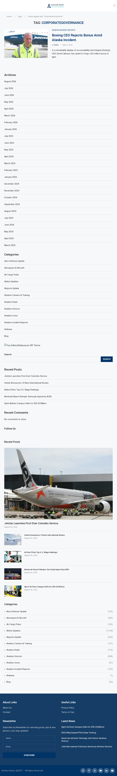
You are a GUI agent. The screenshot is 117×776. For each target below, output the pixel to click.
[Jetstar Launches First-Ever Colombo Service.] (58, 484)
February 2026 (11, 122)
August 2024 (10, 211)
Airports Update (59, 637)
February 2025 (11, 170)
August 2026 (10, 81)
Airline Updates (59, 630)
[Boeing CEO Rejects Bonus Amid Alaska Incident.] (26, 43)
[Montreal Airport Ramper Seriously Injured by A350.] (12, 574)
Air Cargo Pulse (59, 624)
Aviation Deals (59, 650)
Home (9, 16)
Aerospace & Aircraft (59, 618)
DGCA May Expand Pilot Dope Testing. (79, 732)
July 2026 (8, 88)
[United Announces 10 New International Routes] (12, 539)
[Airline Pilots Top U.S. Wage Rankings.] (12, 556)
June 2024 (9, 225)
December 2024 (11, 184)
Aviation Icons (59, 662)
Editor (56, 45)
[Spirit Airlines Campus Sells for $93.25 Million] (12, 591)
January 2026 (10, 129)
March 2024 (9, 245)
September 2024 (12, 204)
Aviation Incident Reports (59, 669)
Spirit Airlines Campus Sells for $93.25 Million (25, 403)
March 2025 (9, 163)
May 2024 (8, 231)
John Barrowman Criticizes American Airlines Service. (86, 746)
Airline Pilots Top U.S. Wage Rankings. (21, 389)
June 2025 (9, 143)
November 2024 (11, 190)
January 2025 (10, 177)
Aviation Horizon (59, 656)
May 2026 (8, 102)
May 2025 (8, 149)
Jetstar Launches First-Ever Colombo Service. (25, 376)
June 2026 (9, 95)
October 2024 (10, 197)
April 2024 (9, 238)
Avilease (59, 675)
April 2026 (9, 108)
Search (8, 354)
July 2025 (8, 136)
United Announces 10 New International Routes (26, 383)
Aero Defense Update (59, 611)
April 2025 (9, 156)
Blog (59, 682)
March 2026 (9, 115)
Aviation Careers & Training (59, 643)
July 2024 (8, 218)
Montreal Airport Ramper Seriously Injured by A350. (28, 396)
